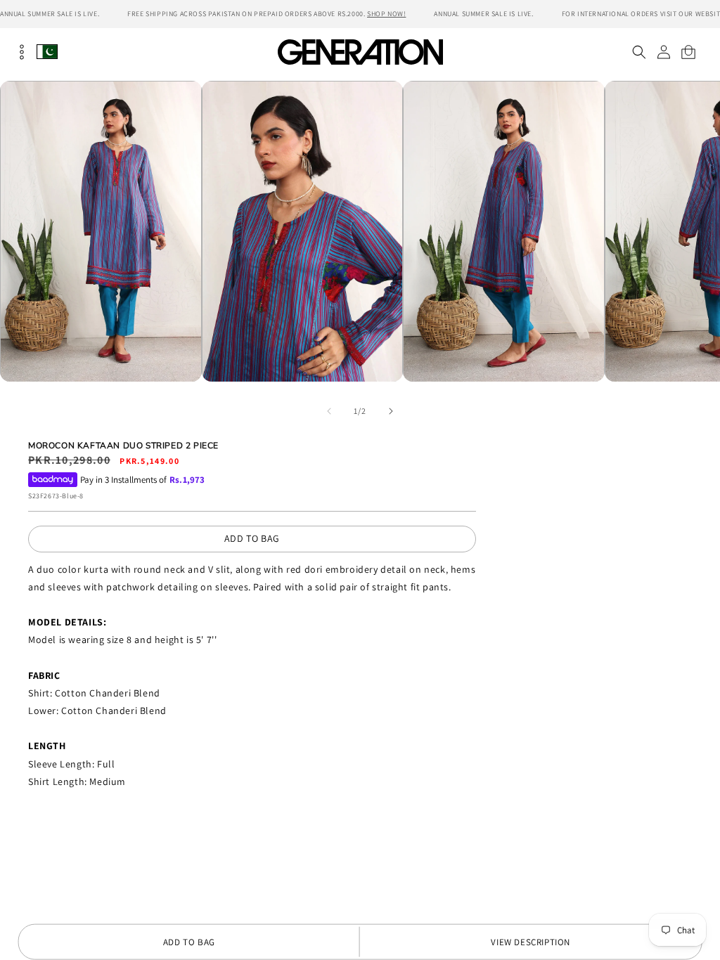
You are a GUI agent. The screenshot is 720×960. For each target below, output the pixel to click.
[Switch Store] (47, 51)
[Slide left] (329, 411)
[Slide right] (390, 411)
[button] (638, 52)
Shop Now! (386, 13)
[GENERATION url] (360, 52)
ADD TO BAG (252, 538)
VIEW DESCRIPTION (530, 942)
